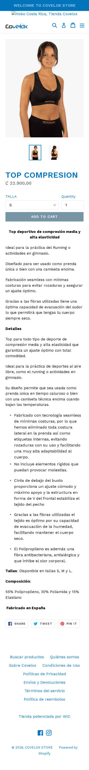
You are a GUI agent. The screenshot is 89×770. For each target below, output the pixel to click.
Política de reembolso (44, 699)
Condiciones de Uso (61, 665)
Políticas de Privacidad (44, 673)
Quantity (68, 196)
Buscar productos (27, 657)
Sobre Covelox (22, 665)
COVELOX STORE (39, 747)
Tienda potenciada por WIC (44, 716)
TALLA (11, 196)
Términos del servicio (44, 690)
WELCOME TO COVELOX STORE (45, 5)
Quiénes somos (64, 657)
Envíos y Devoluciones (44, 682)
